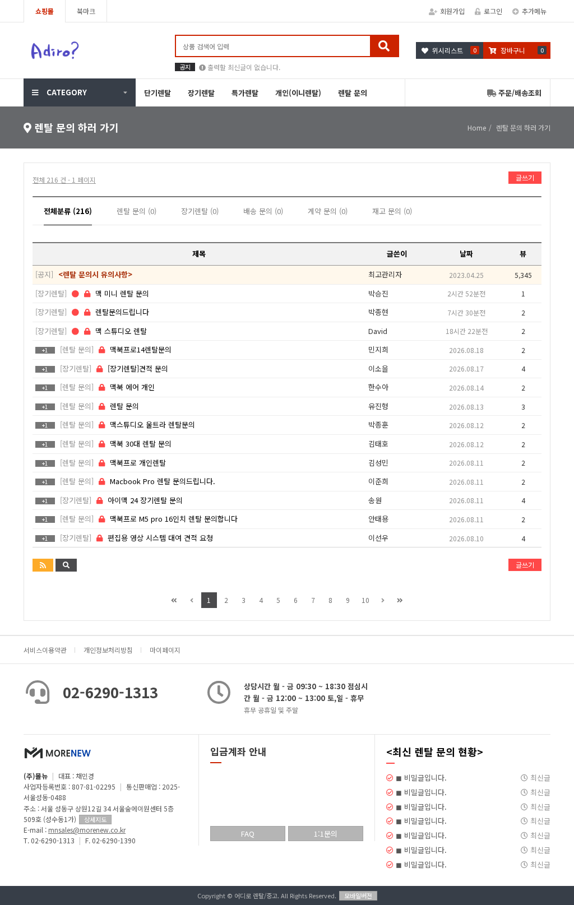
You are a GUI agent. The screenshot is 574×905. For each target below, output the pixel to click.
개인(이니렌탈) (298, 92)
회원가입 (452, 11)
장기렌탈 (201, 92)
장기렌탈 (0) (200, 211)
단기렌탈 (157, 92)
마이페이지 (165, 650)
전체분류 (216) (68, 211)
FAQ (247, 833)
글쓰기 (525, 177)
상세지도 (95, 819)
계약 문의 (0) (328, 211)
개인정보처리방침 (108, 650)
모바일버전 (358, 895)
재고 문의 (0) (392, 211)
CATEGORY (67, 92)
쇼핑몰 (44, 11)
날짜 (466, 253)
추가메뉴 (534, 11)
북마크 (86, 11)
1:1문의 (325, 833)
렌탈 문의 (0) (136, 211)
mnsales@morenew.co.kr (87, 829)
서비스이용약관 (45, 650)
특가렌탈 (245, 92)
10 (365, 600)
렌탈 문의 (352, 92)
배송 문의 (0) (263, 211)
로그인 (493, 11)
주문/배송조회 (518, 92)
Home (476, 127)
